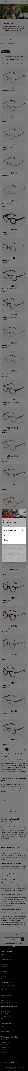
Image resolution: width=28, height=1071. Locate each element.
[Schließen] (23, 530)
